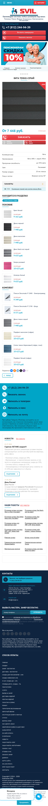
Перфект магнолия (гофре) (24, 332)
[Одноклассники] (14, 370)
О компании (6, 736)
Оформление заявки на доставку (13, 727)
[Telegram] (17, 370)
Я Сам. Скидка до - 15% (9, 681)
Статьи (4, 718)
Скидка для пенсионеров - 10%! (12, 675)
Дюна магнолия (19, 236)
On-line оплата (7, 764)
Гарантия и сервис (8, 702)
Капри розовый (19, 262)
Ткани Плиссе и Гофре (10, 69)
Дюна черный (19, 223)
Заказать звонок (25, 38)
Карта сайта (6, 761)
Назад (8, 375)
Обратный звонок (8, 711)
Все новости (20, 439)
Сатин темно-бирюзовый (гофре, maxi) (28, 345)
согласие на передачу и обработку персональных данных (21, 618)
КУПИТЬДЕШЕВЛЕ (9, 142)
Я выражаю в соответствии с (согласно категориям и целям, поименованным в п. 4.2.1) (23, 620)
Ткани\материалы (35, 68)
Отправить (38, 612)
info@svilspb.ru (13, 600)
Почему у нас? (7, 748)
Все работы (24, 505)
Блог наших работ (8, 767)
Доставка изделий (8, 696)
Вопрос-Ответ (7, 721)
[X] (21, 370)
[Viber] (24, 370)
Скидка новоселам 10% (10, 678)
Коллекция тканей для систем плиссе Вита (26, 189)
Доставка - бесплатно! (10, 672)
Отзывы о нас (6, 751)
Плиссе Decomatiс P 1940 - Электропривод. (30, 293)
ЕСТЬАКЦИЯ (31, 142)
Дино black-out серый (21, 249)
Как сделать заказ (8, 724)
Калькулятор (6, 730)
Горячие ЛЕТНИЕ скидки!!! (16, 447)
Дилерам (5, 758)
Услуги (4, 690)
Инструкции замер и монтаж (12, 715)
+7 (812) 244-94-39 (18, 27)
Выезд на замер (7, 693)
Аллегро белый (19, 275)
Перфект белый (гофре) (22, 358)
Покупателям (6, 687)
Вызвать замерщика (25, 32)
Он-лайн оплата (7, 733)
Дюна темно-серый (21, 319)
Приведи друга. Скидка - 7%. (11, 684)
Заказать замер (7, 754)
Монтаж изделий (8, 699)
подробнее (10, 474)
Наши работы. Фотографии (11, 745)
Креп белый (18, 210)
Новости (5, 739)
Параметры (8, 184)
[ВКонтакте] (11, 370)
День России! (10, 482)
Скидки (4, 665)
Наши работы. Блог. (8, 742)
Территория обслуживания (11, 708)
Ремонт (4, 705)
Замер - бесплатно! (8, 668)
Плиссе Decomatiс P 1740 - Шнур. (26, 306)
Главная (5, 662)
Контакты (5, 770)
